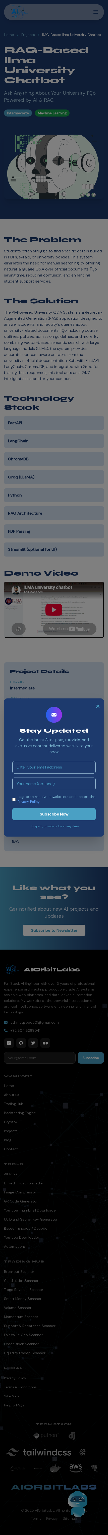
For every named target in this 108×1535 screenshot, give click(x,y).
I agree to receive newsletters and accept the (56, 799)
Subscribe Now (54, 814)
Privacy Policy (29, 801)
